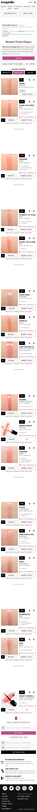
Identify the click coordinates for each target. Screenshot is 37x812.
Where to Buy (27, 94)
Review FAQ (6, 801)
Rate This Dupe (26, 123)
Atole (22, 507)
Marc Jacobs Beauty (28, 698)
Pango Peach (25, 426)
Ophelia (23, 321)
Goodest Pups (22, 799)
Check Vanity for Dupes (12, 64)
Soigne (22, 400)
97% (21, 102)
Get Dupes (18, 733)
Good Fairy (24, 295)
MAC (21, 107)
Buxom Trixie (24, 47)
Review (18, 58)
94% (22, 156)
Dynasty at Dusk (27, 215)
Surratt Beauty (26, 402)
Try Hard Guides (23, 796)
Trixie (22, 84)
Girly (21, 561)
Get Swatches (18, 752)
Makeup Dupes (10, 7)
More (33, 6)
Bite (21, 643)
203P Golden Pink (27, 347)
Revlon (22, 428)
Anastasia (23, 564)
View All (22, 25)
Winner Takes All (14, 54)
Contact (5, 796)
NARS (21, 161)
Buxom (22, 86)
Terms (4, 806)
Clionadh (5, 31)
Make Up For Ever (26, 349)
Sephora (23, 297)
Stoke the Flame (27, 242)
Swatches (27, 6)
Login (30, 2)
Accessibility (6, 809)
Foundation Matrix (18, 7)
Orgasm (23, 159)
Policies (5, 799)
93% (22, 211)
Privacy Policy (7, 804)
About (4, 794)
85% (22, 448)
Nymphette (24, 614)
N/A (26, 439)
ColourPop (5, 34)
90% (22, 238)
